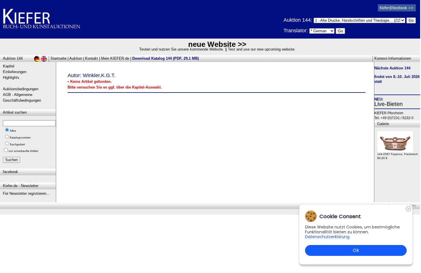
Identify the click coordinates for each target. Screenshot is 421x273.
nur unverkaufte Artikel (23, 150)
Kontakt (91, 58)
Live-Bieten (388, 104)
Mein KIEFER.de (115, 58)
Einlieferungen (14, 72)
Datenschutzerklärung (327, 237)
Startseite (58, 58)
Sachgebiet (17, 144)
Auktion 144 (13, 58)
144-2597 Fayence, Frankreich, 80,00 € (398, 156)
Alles (13, 130)
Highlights (11, 77)
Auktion (75, 58)
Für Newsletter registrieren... (26, 193)
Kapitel (8, 66)
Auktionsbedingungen (20, 89)
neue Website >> (217, 44)
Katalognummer (20, 137)
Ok (356, 250)
